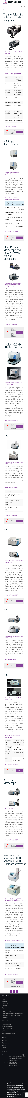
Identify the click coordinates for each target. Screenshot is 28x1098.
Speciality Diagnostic (7, 1026)
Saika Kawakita (13, 1089)
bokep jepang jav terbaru (16, 1087)
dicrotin (10, 1091)
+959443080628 (13, 1065)
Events (4, 1047)
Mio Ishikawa (19, 1089)
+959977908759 (13, 1064)
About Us (4, 1001)
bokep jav (9, 1087)
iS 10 (6, 610)
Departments (5, 1008)
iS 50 (6, 436)
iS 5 (5, 675)
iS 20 (6, 530)
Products (4, 1006)
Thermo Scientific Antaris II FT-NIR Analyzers (13, 17)
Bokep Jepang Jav (17, 1011)
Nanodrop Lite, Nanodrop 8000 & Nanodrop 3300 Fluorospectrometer (14, 859)
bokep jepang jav (15, 1091)
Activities (4, 1041)
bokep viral (20, 1085)
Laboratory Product (7, 1029)
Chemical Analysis (6, 1024)
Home (3, 999)
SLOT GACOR (11, 1015)
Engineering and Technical (8, 1033)
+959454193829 (13, 1062)
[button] (22, 6)
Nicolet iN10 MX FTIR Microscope (12, 346)
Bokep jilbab (9, 1085)
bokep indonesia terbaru (19, 1083)
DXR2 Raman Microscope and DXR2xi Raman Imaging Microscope (12, 253)
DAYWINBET (15, 1013)
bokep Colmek (15, 1085)
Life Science (5, 1031)
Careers (4, 1045)
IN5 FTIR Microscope (9, 781)
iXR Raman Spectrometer (11, 143)
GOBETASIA (10, 1013)
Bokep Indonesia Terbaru (8, 1011)
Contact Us (5, 1003)
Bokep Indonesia (10, 1083)
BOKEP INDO (16, 1015)
